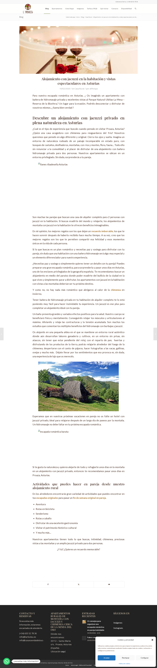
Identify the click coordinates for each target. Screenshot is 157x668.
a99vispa (94, 88)
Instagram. (118, 628)
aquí (63, 651)
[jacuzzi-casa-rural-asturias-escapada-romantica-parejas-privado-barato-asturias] (78, 50)
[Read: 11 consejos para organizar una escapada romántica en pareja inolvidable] (84, 622)
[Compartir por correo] (109, 584)
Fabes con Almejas (95, 637)
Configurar (144, 658)
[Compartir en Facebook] (48, 584)
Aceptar (107, 658)
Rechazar (125, 658)
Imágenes (117, 622)
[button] (152, 640)
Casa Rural (79, 88)
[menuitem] (47, 9)
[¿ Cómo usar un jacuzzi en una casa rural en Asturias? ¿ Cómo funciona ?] (2, 334)
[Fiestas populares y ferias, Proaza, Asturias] (155, 334)
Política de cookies (124, 663)
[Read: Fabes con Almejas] (84, 638)
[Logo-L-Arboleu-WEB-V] (28, 9)
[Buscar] (135, 9)
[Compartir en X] (78, 584)
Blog (21, 17)
